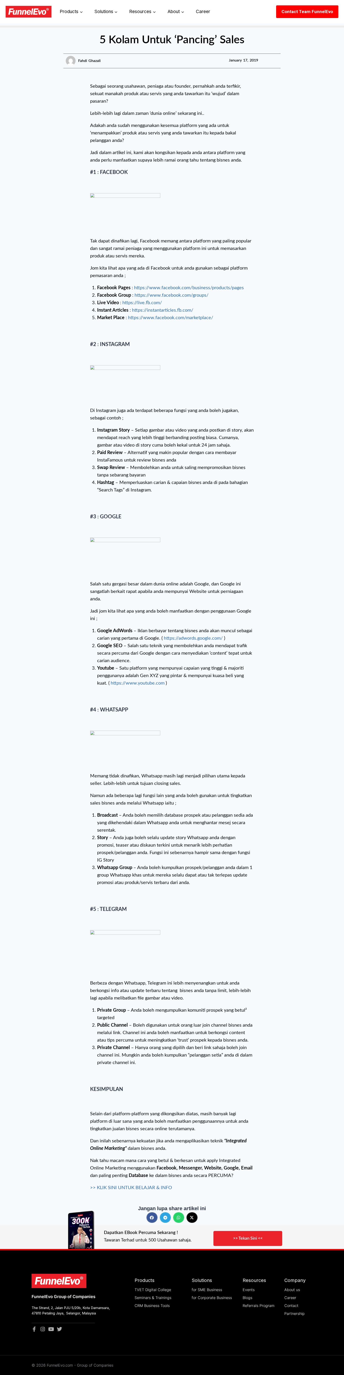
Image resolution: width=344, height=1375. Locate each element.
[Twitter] (59, 1329)
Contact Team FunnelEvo (307, 11)
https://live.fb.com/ (142, 302)
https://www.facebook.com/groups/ (172, 295)
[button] (151, 1217)
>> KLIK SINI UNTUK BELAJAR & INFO (131, 1187)
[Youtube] (51, 1329)
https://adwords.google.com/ (193, 638)
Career (203, 11)
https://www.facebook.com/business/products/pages (189, 287)
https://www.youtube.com (138, 683)
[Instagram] (42, 1329)
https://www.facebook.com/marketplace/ (170, 317)
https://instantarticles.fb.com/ (162, 310)
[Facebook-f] (34, 1329)
